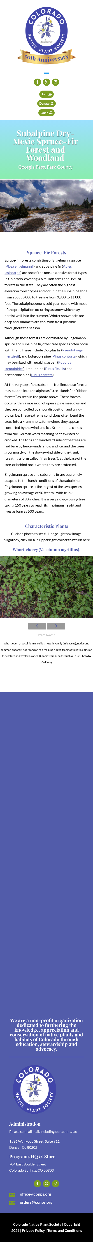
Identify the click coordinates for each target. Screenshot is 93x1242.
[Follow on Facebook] (37, 82)
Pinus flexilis (55, 368)
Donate (44, 103)
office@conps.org (35, 1194)
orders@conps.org (36, 1202)
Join (44, 94)
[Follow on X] (46, 82)
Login (44, 113)
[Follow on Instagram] (55, 82)
